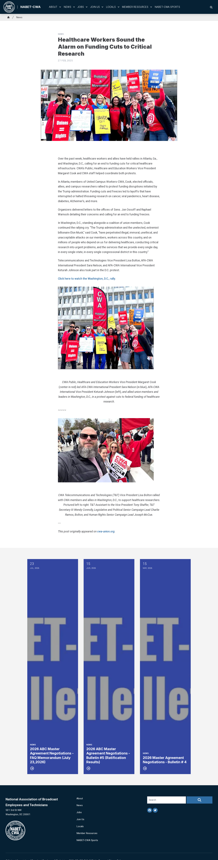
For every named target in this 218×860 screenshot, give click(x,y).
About (53, 6)
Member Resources (135, 6)
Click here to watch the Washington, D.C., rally (86, 278)
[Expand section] (60, 7)
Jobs (80, 6)
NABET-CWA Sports (167, 6)
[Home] (8, 17)
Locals (111, 6)
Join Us (95, 6)
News (67, 6)
